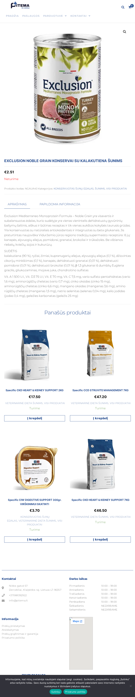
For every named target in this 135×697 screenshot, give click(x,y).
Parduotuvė (53, 15)
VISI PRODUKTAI (116, 188)
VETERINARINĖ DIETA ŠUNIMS (24, 403)
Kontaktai (78, 15)
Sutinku (55, 691)
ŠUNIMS (100, 188)
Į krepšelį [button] (34, 418)
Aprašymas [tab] (17, 204)
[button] (124, 32)
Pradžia (12, 15)
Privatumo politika (75, 691)
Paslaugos (31, 15)
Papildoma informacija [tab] (60, 204)
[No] (130, 686)
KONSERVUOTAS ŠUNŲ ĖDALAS (74, 188)
